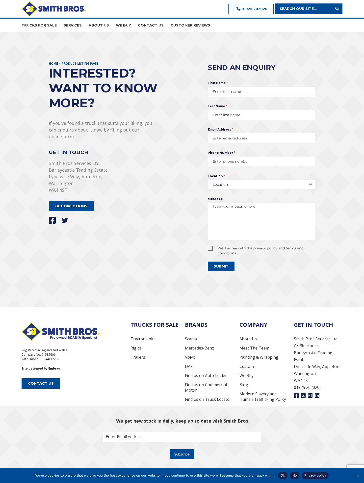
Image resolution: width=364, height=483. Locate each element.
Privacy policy (315, 475)
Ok (283, 475)
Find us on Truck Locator (208, 399)
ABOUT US (99, 25)
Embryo (54, 368)
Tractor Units (143, 339)
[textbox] (257, 184)
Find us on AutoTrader (206, 375)
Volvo (190, 357)
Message (215, 199)
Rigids (136, 348)
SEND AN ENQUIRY (242, 67)
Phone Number (221, 153)
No (294, 475)
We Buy (246, 375)
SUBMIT (221, 266)
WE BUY (123, 25)
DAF (188, 366)
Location (216, 176)
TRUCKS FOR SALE (39, 25)
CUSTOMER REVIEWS (190, 25)
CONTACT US (151, 25)
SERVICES (73, 25)
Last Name (217, 106)
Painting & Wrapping (258, 357)
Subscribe (182, 454)
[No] (357, 475)
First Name (218, 83)
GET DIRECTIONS (71, 206)
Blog (243, 384)
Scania (191, 339)
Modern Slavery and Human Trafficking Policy (262, 396)
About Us (248, 339)
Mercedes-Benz (199, 348)
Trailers (137, 357)
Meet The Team (254, 348)
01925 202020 (253, 9)
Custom (246, 366)
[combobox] (261, 184)
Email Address (220, 129)
